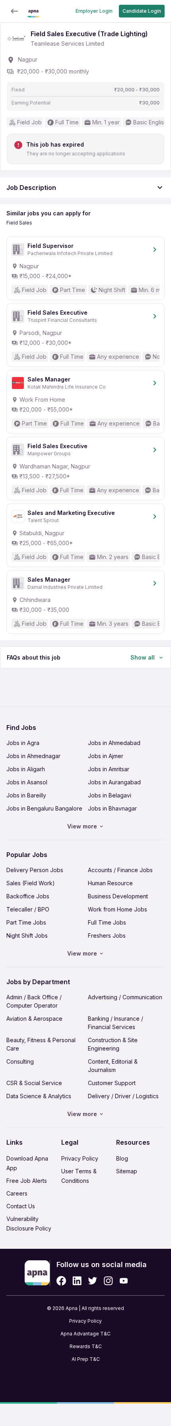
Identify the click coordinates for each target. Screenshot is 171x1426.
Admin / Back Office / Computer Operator (34, 1001)
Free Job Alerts (26, 1180)
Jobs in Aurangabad (114, 782)
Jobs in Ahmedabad (114, 742)
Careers (16, 1193)
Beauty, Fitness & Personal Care (41, 1044)
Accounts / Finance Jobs (120, 870)
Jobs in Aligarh (25, 769)
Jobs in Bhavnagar (112, 808)
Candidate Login (141, 11)
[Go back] (14, 11)
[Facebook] (61, 1281)
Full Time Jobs (107, 922)
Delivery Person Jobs (34, 870)
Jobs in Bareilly (26, 795)
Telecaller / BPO (27, 909)
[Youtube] (123, 1281)
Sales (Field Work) (30, 883)
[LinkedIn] (77, 1280)
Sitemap (126, 1171)
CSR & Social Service (34, 1083)
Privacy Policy (79, 1158)
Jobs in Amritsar (108, 769)
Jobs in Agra (22, 742)
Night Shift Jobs (27, 935)
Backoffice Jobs (27, 896)
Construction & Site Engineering (113, 1044)
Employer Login (94, 11)
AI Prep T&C (86, 1359)
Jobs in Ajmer (105, 756)
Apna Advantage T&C (85, 1334)
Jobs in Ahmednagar (33, 756)
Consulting (20, 1061)
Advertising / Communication (125, 997)
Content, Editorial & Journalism (113, 1065)
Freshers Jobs (107, 935)
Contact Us (20, 1206)
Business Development (118, 896)
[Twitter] (92, 1281)
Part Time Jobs (26, 922)
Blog (122, 1158)
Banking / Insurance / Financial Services (115, 1022)
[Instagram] (108, 1280)
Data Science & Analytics (38, 1096)
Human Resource (110, 883)
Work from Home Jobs (117, 909)
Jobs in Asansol (26, 782)
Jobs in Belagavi (109, 795)
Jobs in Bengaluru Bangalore (44, 808)
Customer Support (112, 1083)
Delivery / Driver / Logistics (123, 1096)
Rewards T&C (86, 1346)
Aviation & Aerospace (34, 1018)
